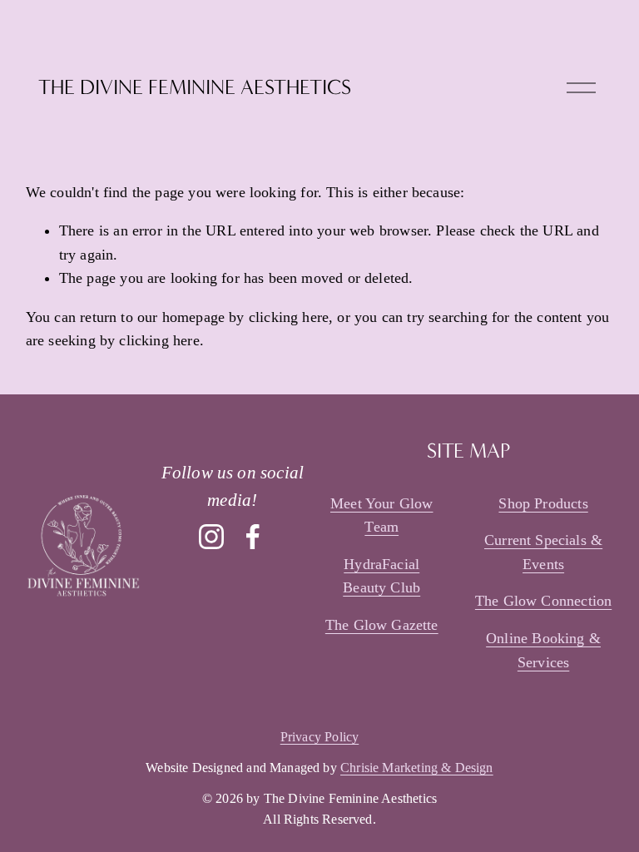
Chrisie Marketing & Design (416, 767)
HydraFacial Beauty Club (381, 576)
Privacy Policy (319, 737)
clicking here (289, 317)
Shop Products (542, 503)
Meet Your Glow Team (381, 515)
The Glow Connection (543, 600)
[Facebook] (253, 536)
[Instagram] (211, 536)
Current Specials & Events (543, 552)
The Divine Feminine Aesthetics (194, 87)
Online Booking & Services (543, 650)
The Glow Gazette (381, 625)
